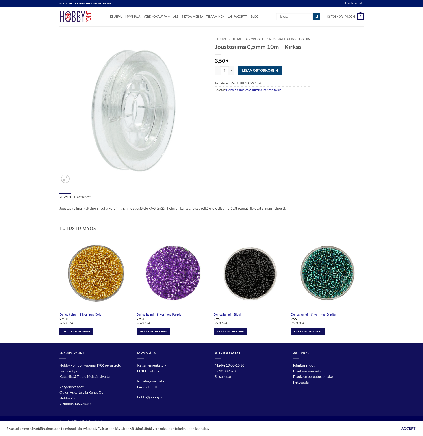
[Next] (363, 289)
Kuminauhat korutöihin (289, 39)
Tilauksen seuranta (307, 371)
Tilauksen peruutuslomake (313, 376)
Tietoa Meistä (87, 376)
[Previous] (59, 289)
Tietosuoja (301, 382)
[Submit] (316, 16)
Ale (175, 16)
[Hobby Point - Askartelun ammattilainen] (81, 16)
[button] (345, 17)
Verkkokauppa (155, 16)
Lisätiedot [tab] (82, 197)
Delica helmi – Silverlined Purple (159, 314)
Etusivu (116, 16)
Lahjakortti (238, 16)
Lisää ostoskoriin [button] (76, 331)
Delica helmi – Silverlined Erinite (313, 314)
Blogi (255, 16)
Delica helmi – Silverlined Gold (80, 314)
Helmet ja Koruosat (248, 39)
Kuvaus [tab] (65, 197)
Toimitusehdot (304, 365)
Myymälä (133, 16)
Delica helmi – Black (227, 314)
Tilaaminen (215, 16)
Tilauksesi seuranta (351, 3)
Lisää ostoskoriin (260, 70)
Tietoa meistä (192, 16)
